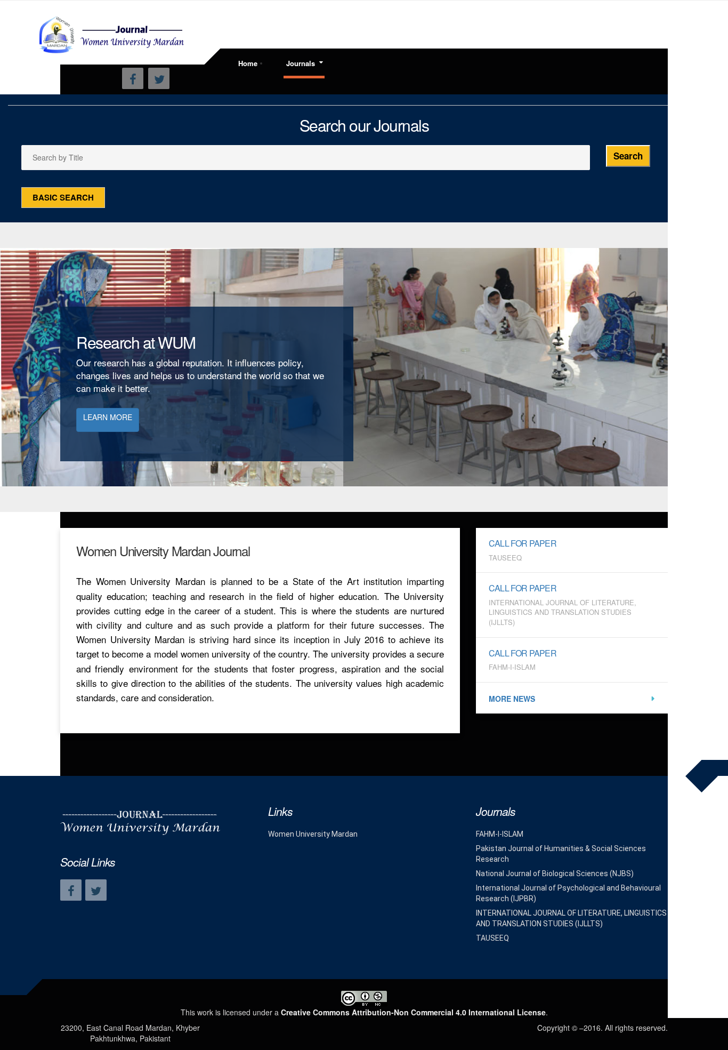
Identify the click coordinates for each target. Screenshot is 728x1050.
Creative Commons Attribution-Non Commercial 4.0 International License (413, 1012)
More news (512, 698)
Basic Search (63, 197)
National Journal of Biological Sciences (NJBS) (555, 873)
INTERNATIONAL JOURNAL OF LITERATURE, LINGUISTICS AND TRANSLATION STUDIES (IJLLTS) (571, 918)
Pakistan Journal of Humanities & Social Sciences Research (561, 853)
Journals (300, 63)
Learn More (107, 417)
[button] (71, 280)
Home (247, 63)
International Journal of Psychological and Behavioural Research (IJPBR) (568, 893)
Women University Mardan (313, 834)
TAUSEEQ (492, 938)
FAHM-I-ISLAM (499, 834)
